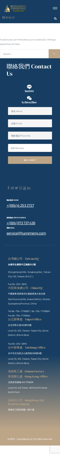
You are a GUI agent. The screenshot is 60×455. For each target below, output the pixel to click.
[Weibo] (6, 17)
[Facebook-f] (3, 17)
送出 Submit (30, 160)
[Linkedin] (29, 188)
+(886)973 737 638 (21, 222)
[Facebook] (8, 188)
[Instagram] (13, 17)
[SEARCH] (54, 53)
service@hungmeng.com (26, 232)
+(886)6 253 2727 (20, 205)
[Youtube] (25, 188)
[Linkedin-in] (10, 17)
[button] (55, 18)
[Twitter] (16, 188)
